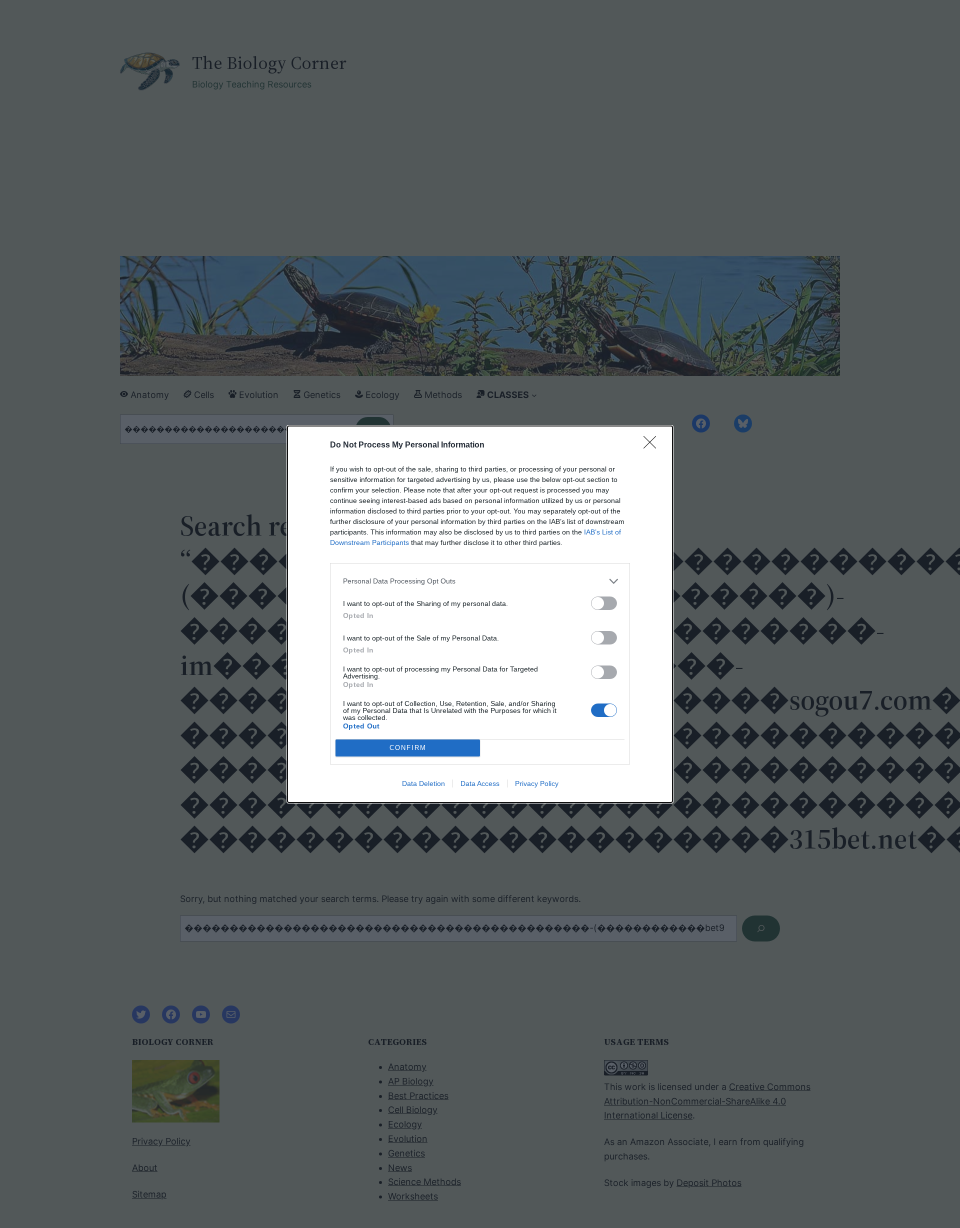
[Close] (653, 445)
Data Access (480, 784)
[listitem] (480, 581)
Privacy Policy (536, 784)
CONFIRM (408, 748)
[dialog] (480, 614)
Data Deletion (423, 784)
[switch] (604, 603)
